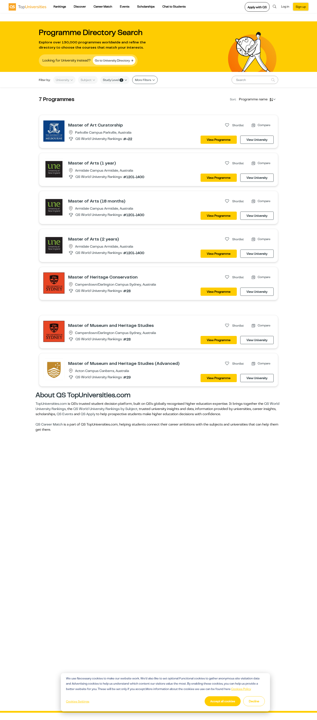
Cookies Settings (77, 701)
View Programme (219, 140)
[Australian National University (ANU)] (53, 369)
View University (256, 140)
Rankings (59, 6)
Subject (86, 80)
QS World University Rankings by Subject (105, 409)
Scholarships (146, 6)
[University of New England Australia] (53, 169)
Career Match (103, 6)
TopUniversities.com (51, 404)
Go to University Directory (112, 60)
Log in (285, 6)
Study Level (112, 80)
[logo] (27, 7)
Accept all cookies (222, 701)
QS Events (65, 414)
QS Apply (88, 414)
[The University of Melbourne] (53, 131)
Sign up (301, 7)
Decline (254, 701)
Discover (80, 6)
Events (124, 6)
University (63, 80)
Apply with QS (257, 7)
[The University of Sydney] (53, 283)
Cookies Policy (241, 689)
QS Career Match (49, 424)
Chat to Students (174, 6)
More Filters (143, 80)
